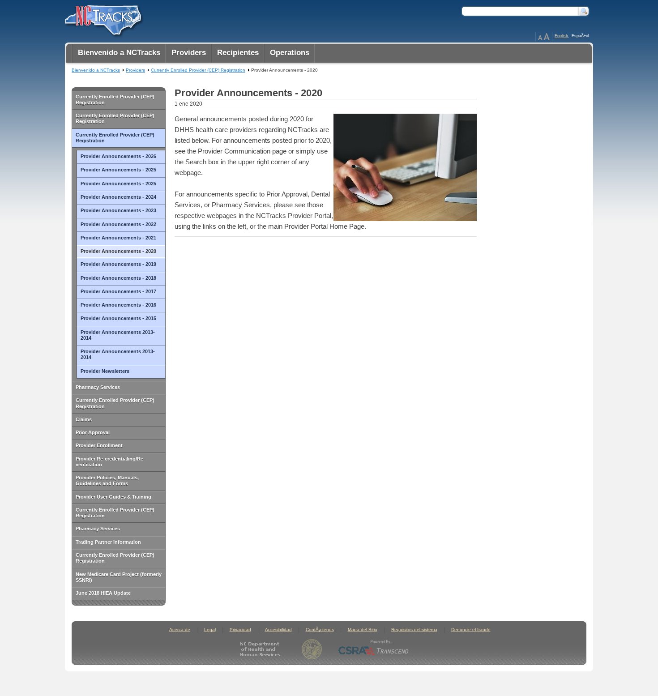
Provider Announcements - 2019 (118, 264)
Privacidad (240, 629)
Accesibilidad (278, 629)
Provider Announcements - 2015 (118, 318)
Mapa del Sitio (362, 629)
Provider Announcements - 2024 (118, 197)
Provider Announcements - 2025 (118, 169)
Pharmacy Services (98, 387)
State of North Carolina (312, 649)
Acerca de (179, 629)
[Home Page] (102, 18)
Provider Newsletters (105, 371)
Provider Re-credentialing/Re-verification (110, 461)
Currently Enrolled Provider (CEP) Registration (115, 99)
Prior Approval (93, 432)
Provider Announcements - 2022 (118, 224)
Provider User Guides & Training (113, 497)
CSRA (374, 649)
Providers (135, 70)
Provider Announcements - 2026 (118, 156)
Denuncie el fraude (471, 629)
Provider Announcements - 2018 (118, 278)
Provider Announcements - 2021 (118, 237)
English (561, 36)
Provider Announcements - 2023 (118, 210)
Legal (210, 629)
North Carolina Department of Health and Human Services (262, 649)
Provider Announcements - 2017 (118, 291)
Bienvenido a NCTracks (96, 70)
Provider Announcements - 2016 (118, 304)
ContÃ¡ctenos (320, 629)
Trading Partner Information (108, 542)
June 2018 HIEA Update (103, 593)
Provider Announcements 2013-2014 (118, 335)
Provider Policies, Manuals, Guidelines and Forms (107, 480)
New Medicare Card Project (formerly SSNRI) (119, 577)
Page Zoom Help (544, 36)
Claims (84, 419)
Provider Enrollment (99, 445)
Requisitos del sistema (414, 629)
